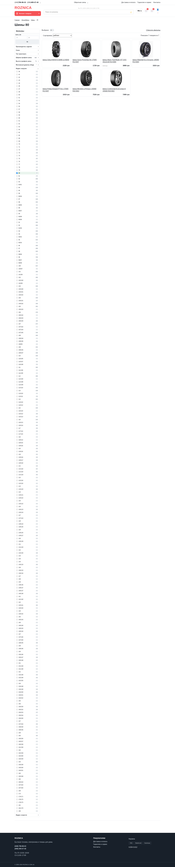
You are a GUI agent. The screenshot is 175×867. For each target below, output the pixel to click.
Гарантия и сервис (144, 2)
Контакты (156, 2)
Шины (33, 20)
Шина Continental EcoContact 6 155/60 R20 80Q (114, 90)
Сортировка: (48, 35)
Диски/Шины (25, 20)
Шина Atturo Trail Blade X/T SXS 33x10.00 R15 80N (114, 61)
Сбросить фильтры (153, 30)
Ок (27, 41)
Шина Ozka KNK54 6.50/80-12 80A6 (56, 60)
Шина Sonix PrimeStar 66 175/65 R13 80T (85, 61)
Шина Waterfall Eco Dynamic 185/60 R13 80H (146, 61)
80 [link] (52, 30)
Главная (17, 20)
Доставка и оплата (128, 2)
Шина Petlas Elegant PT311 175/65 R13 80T (55, 90)
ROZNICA (23, 8)
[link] (27, 71)
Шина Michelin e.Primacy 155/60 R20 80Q (84, 90)
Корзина (132, 839)
